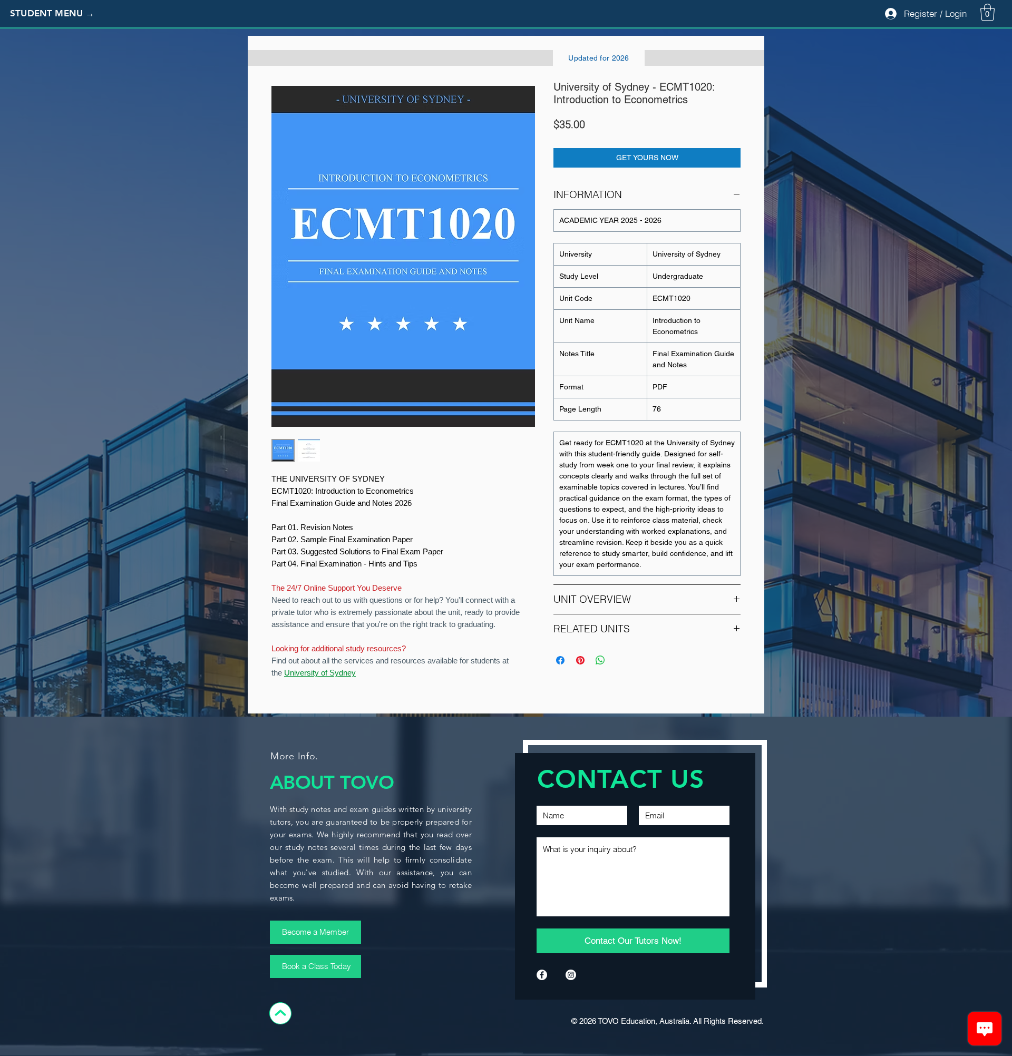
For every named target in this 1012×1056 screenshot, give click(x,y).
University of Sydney (320, 672)
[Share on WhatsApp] (600, 660)
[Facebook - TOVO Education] (542, 975)
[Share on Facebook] (560, 660)
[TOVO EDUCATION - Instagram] (571, 975)
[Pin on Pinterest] (580, 660)
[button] (60, 14)
